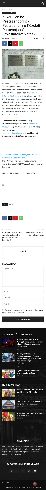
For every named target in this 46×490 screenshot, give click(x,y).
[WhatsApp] (21, 43)
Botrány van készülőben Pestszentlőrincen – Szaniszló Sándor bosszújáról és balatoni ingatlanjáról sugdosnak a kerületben (29, 358)
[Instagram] (29, 471)
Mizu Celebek (12, 13)
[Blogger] (11, 471)
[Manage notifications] (35, 484)
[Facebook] (4, 43)
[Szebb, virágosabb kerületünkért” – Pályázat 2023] (8, 416)
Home (4, 9)
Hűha (10, 9)
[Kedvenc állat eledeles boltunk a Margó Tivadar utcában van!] (8, 404)
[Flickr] (23, 471)
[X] (10, 43)
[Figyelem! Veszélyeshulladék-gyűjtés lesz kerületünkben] (8, 374)
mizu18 (6, 38)
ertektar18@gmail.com (12, 133)
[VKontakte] (34, 471)
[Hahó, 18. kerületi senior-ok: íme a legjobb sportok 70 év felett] (8, 393)
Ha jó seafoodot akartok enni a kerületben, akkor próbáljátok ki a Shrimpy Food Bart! (12, 236)
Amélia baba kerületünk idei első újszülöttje (35, 233)
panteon (11, 204)
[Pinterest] (15, 43)
